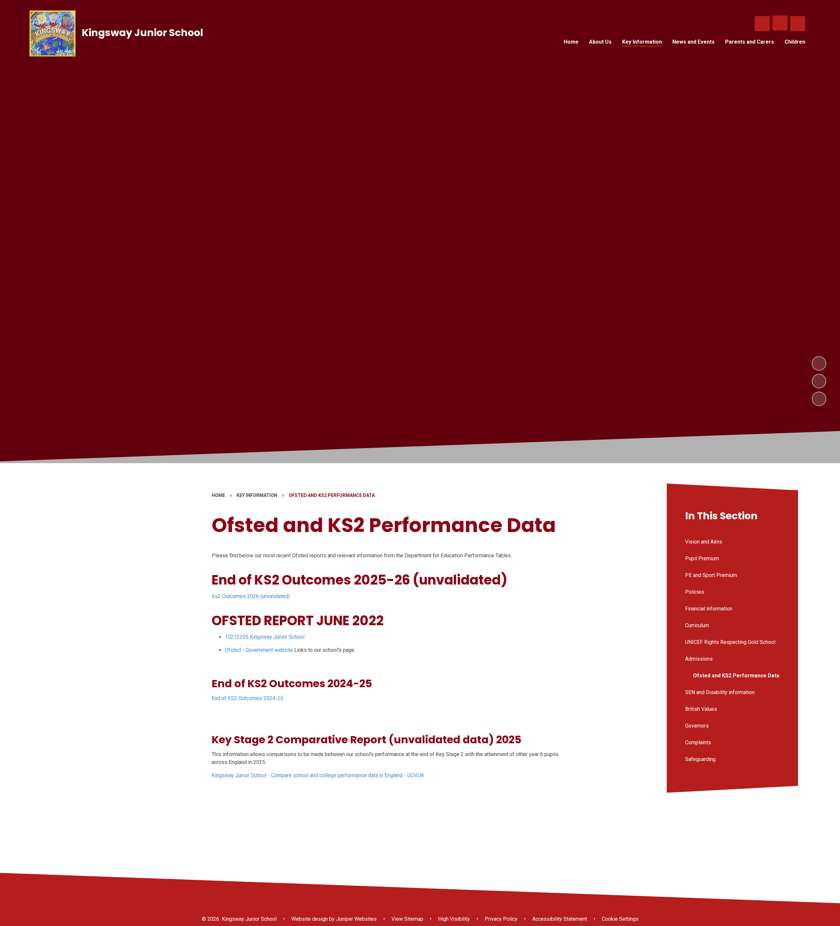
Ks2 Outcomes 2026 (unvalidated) (251, 596)
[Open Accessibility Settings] (797, 23)
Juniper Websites (356, 919)
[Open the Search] (762, 23)
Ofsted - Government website (259, 650)
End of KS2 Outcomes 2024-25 (247, 698)
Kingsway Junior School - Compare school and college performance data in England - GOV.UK (318, 775)
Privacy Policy (501, 919)
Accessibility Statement (559, 919)
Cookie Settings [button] (620, 919)
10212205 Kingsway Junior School (264, 637)
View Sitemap (407, 919)
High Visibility (454, 919)
